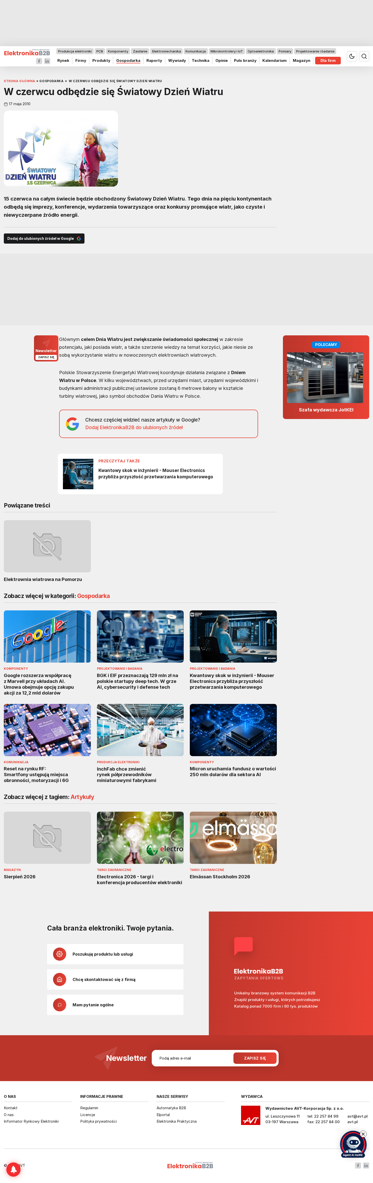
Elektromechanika (166, 51)
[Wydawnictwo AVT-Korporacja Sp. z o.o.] (250, 1117)
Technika (200, 60)
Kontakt (11, 1107)
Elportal (163, 1114)
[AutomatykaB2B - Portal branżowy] (27, 52)
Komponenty (118, 51)
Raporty (154, 60)
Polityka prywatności (98, 1121)
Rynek (63, 60)
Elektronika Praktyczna (177, 1121)
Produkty (101, 60)
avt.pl (352, 1121)
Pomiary (285, 51)
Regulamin (89, 1107)
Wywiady (177, 60)
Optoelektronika (261, 51)
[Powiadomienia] (13, 1169)
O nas (9, 1114)
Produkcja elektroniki (75, 51)
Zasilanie (140, 51)
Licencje (87, 1114)
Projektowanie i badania (315, 51)
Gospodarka (128, 60)
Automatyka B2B (171, 1107)
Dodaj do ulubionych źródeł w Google (40, 238)
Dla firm (328, 60)
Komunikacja (195, 51)
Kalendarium (274, 60)
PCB (99, 51)
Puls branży (245, 60)
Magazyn (301, 60)
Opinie (221, 60)
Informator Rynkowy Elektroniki (31, 1121)
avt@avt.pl (357, 1116)
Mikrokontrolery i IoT (227, 51)
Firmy (80, 60)
